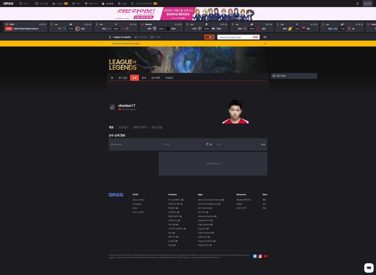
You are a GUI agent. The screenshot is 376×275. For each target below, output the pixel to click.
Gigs (170, 245)
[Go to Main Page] (8, 3)
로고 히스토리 (138, 212)
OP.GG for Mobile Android (209, 199)
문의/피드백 (241, 208)
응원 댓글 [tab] (156, 127)
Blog (135, 208)
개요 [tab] (111, 127)
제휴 (264, 199)
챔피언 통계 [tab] (140, 127)
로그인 (368, 3)
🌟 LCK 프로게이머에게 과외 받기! (124, 43)
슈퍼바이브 (172, 220)
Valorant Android (206, 216)
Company (137, 203)
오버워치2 (172, 212)
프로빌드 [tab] (124, 127)
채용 (264, 208)
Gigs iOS (202, 228)
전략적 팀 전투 (174, 203)
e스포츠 (171, 241)
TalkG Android (204, 232)
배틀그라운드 (173, 216)
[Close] (260, 13)
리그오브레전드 (174, 199)
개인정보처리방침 (243, 199)
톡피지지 (171, 236)
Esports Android (205, 241)
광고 (264, 203)
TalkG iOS (202, 236)
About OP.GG (139, 199)
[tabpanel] (188, 153)
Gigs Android (204, 224)
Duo (170, 232)
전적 (25, 3)
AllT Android (203, 208)
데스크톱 (171, 224)
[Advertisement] (188, 88)
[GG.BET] (209, 37)
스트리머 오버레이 (175, 228)
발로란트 (171, 208)
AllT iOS (201, 212)
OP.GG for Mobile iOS (207, 203)
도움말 (239, 203)
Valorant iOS (204, 220)
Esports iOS (203, 245)
